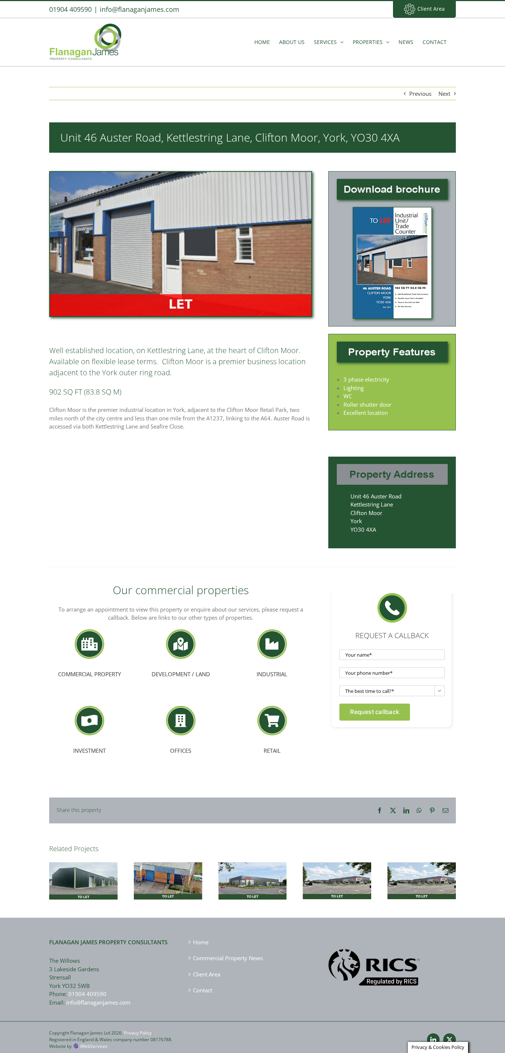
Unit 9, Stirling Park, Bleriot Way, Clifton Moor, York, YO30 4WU (167, 869)
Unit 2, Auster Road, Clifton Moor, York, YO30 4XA (337, 869)
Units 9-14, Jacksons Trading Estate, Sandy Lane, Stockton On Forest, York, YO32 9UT (83, 866)
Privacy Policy (138, 1033)
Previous (420, 93)
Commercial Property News (228, 958)
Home (201, 942)
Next (444, 93)
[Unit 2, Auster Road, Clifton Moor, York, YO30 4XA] (337, 881)
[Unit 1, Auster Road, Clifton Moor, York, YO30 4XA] (421, 881)
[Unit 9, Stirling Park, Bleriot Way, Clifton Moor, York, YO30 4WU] (168, 881)
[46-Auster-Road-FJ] (392, 210)
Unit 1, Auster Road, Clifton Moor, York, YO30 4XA (421, 869)
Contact (202, 990)
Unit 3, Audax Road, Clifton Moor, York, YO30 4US (252, 869)
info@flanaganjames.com (139, 9)
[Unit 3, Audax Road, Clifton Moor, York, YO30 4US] (252, 881)
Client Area (431, 8)
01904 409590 (87, 994)
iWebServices (94, 1046)
